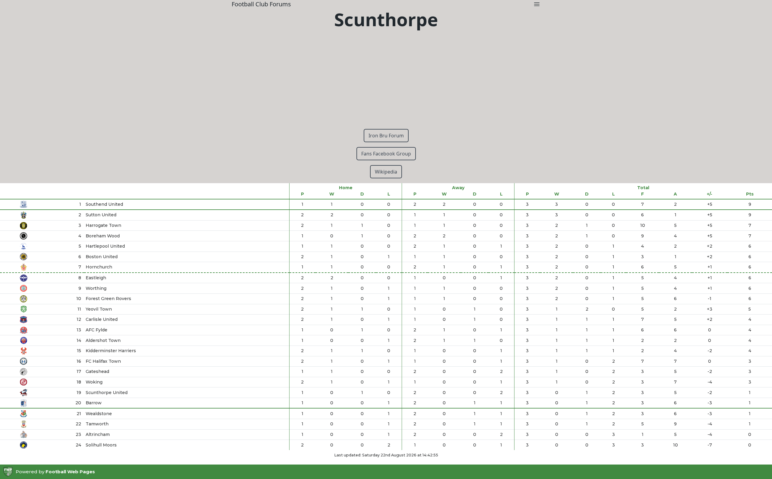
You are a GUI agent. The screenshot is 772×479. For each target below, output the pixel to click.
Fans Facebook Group (386, 153)
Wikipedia (386, 171)
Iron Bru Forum (386, 135)
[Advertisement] (386, 82)
